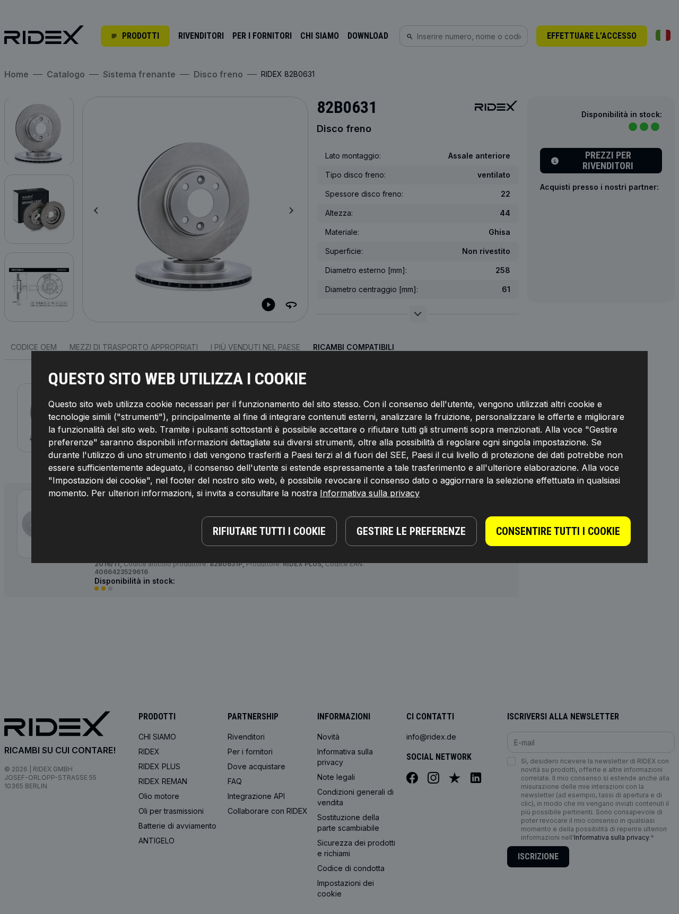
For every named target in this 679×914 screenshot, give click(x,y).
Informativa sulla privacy (370, 493)
